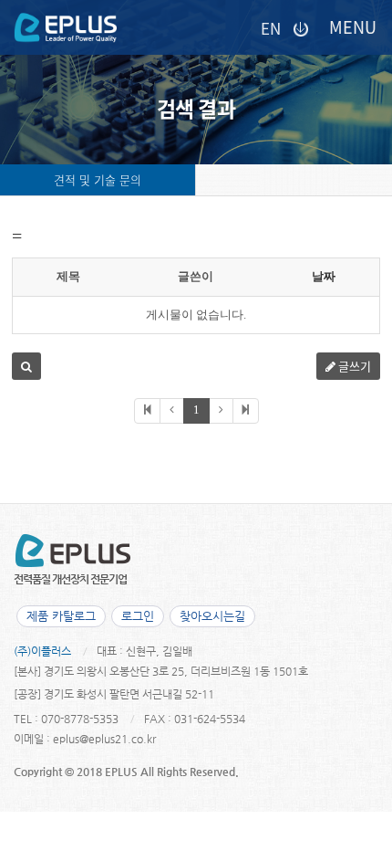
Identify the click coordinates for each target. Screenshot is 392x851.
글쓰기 (353, 365)
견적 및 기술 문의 (97, 179)
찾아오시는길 (212, 616)
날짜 (323, 276)
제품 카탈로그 (61, 616)
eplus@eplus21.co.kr (104, 738)
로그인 (137, 616)
